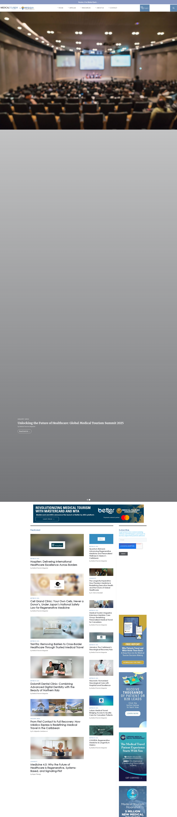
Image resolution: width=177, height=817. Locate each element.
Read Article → (24, 431)
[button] (87, 499)
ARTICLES (72, 8)
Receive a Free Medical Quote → (88, 2)
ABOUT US (100, 8)
